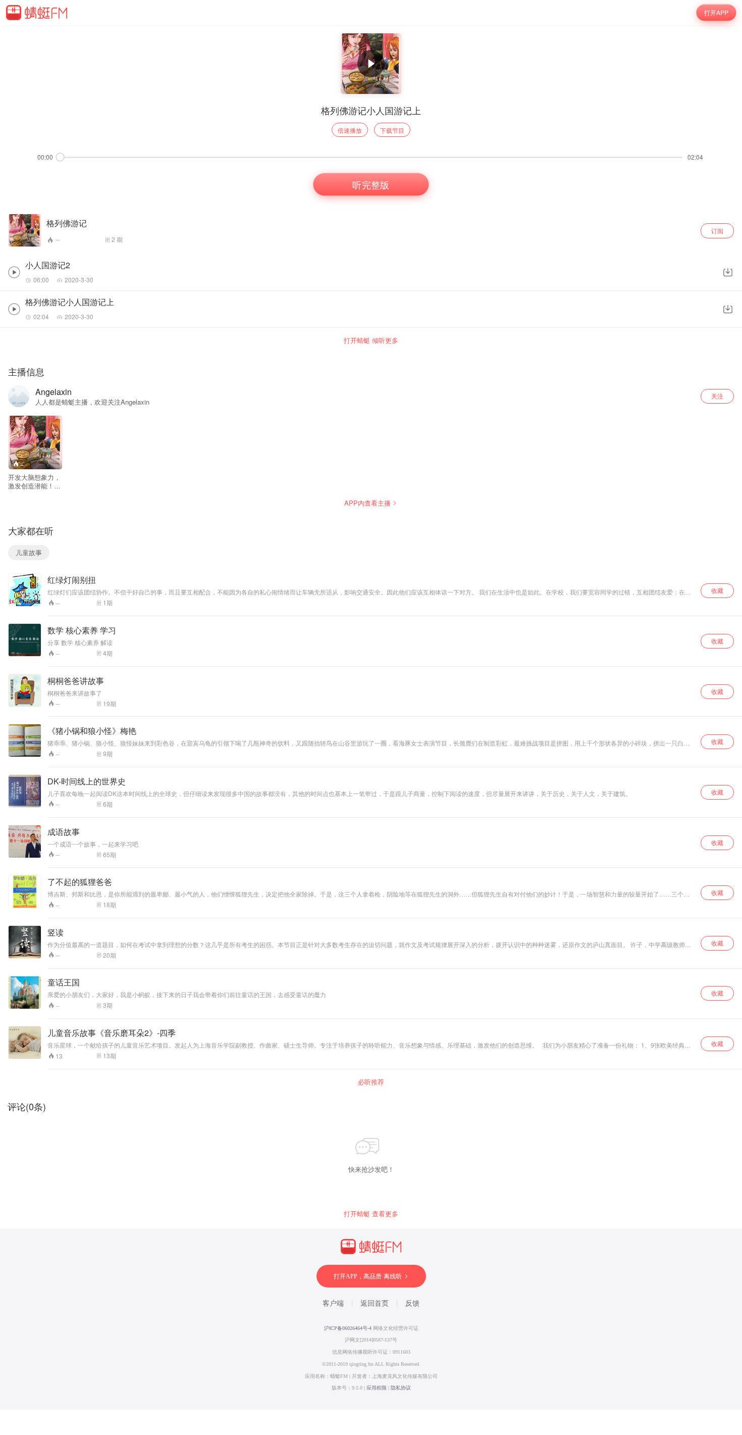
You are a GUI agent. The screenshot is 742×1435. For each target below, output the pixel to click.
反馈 (412, 1303)
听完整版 (371, 184)
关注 (717, 395)
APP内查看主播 (367, 503)
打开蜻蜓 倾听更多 (371, 340)
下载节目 (392, 130)
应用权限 (376, 1388)
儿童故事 (29, 552)
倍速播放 (350, 130)
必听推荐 (371, 1081)
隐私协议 (401, 1388)
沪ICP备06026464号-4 (348, 1328)
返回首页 (374, 1303)
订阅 (717, 230)
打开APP (716, 12)
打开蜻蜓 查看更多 (371, 1213)
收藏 (717, 590)
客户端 (333, 1303)
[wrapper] (371, 717)
